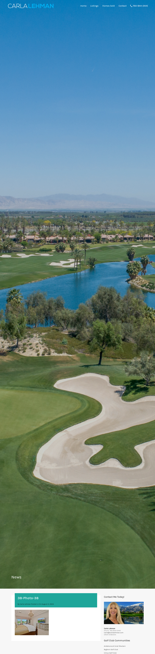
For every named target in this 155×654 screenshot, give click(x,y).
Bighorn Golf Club (111, 649)
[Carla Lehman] (30, 8)
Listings (94, 6)
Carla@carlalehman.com (113, 633)
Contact (123, 6)
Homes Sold (108, 6)
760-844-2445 (140, 6)
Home (83, 6)
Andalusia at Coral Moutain (114, 646)
